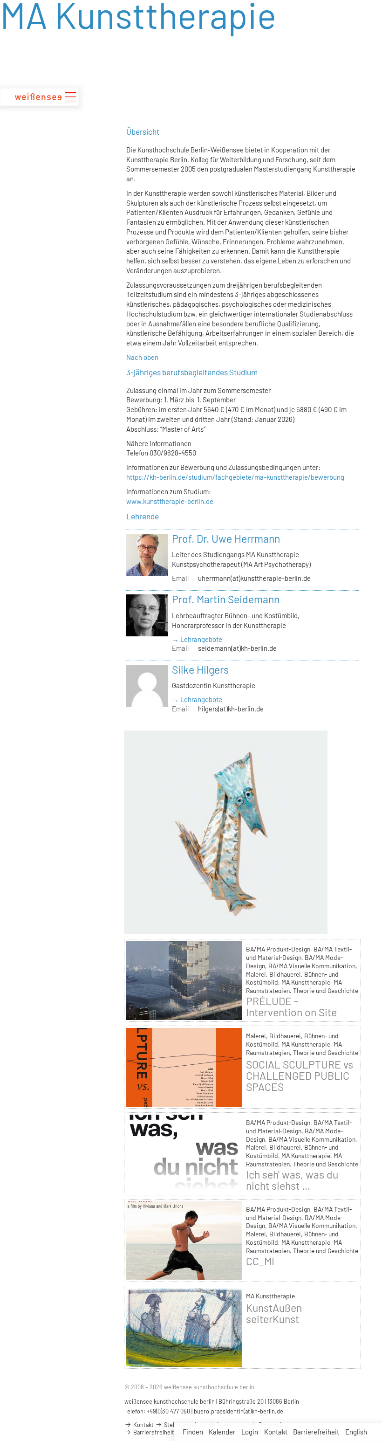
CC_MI (260, 1261)
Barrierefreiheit (316, 1431)
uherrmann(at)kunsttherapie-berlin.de (254, 578)
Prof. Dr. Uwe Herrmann (226, 538)
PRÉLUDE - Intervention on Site (291, 1006)
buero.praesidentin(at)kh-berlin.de (238, 1411)
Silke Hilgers (200, 669)
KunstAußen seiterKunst (274, 1313)
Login (249, 1431)
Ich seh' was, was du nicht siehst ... (292, 1180)
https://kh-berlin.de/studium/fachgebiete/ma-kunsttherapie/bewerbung (235, 477)
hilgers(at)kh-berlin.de (231, 708)
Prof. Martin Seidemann (226, 599)
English (356, 1431)
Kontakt (275, 1431)
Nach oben (142, 357)
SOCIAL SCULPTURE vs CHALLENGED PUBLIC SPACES (299, 1075)
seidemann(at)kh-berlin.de (237, 648)
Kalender (222, 1431)
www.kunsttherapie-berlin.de (169, 501)
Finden (193, 1431)
